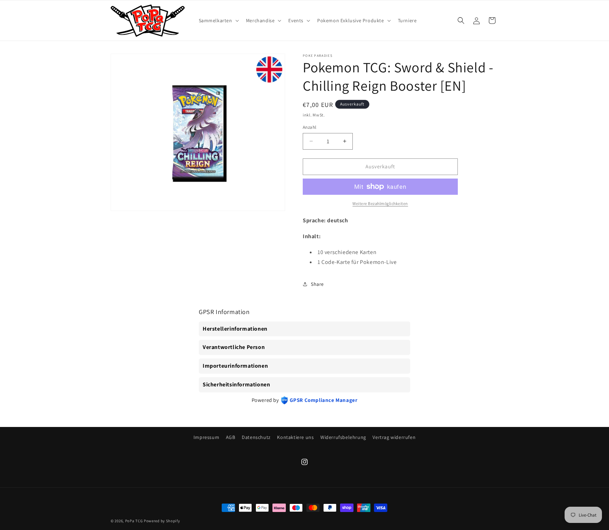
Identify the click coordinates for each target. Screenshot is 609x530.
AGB (230, 437)
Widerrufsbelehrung (343, 437)
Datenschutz (256, 437)
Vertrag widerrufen (394, 437)
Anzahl (309, 127)
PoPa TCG (134, 520)
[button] (218, 20)
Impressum (206, 437)
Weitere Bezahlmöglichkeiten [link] (380, 203)
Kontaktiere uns (295, 437)
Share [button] (317, 284)
